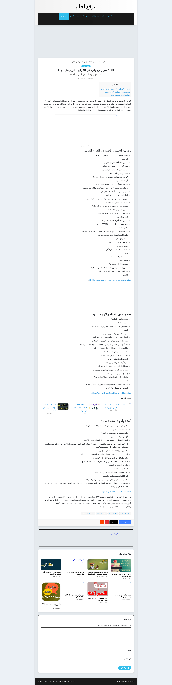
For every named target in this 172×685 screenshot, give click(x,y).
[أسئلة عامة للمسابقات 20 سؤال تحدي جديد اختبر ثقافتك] (63, 406)
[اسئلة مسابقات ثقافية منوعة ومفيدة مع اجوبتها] (121, 587)
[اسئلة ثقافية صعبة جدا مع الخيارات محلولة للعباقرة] (74, 587)
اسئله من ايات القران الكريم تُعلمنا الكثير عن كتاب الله (111, 393)
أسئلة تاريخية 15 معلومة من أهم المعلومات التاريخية (52, 573)
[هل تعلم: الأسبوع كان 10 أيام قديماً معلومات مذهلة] (121, 565)
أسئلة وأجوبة (63, 16)
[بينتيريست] (107, 522)
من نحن (61, 681)
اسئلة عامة (100, 513)
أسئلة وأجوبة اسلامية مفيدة (120, 95)
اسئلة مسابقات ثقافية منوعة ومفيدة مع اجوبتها (123, 596)
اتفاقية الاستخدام (42, 681)
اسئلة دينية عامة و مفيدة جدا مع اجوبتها (116, 491)
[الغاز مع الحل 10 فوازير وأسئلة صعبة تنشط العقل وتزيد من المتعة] (94, 406)
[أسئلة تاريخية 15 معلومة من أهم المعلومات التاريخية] (51, 564)
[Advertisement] (120, 41)
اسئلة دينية (112, 513)
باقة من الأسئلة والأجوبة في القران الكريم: (115, 89)
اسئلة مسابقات (87, 513)
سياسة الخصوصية (53, 681)
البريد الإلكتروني (127, 659)
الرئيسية (109, 16)
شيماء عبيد (90, 78)
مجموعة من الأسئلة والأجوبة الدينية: (117, 92)
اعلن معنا (66, 681)
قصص (72, 16)
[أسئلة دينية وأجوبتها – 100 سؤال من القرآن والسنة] (125, 406)
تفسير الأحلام (86, 16)
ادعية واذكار (95, 16)
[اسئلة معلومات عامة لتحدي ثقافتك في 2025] (51, 592)
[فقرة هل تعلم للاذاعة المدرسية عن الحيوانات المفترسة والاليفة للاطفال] (97, 564)
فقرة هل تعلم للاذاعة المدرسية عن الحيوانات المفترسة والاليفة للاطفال (98, 573)
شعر (78, 16)
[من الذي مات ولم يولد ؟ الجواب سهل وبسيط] (74, 564)
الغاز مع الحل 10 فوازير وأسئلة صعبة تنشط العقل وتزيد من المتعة (80, 408)
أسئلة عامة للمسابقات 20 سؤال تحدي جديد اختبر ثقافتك (48, 408)
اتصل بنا (72, 681)
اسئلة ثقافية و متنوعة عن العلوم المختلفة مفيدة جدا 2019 (110, 280)
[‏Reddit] (102, 522)
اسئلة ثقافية (125, 513)
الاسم (129, 650)
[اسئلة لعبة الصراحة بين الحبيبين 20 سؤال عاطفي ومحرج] (97, 589)
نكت (103, 16)
